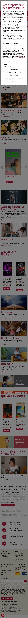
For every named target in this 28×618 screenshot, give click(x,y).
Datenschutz (20, 79)
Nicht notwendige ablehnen (14, 72)
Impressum (13, 81)
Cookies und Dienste (9, 79)
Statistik (6, 64)
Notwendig (7, 61)
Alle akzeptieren (14, 69)
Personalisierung (8, 66)
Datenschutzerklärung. (19, 57)
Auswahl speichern (14, 75)
